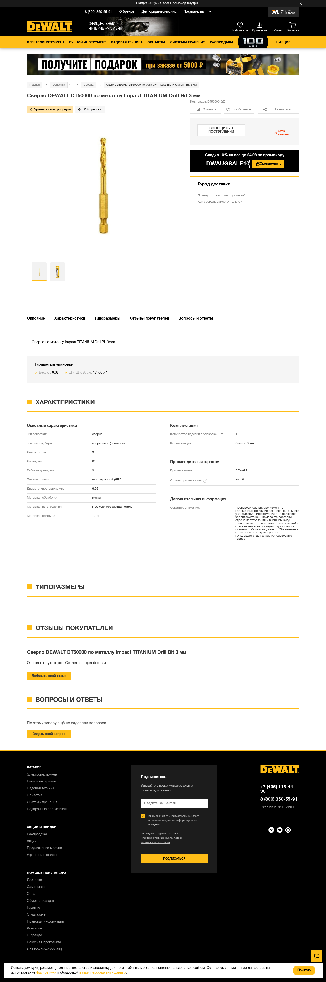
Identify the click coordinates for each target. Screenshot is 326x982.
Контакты (34, 928)
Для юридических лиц (159, 11)
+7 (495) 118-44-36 (277, 789)
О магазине (36, 914)
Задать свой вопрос (49, 734)
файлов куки (46, 972)
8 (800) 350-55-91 (98, 12)
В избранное (241, 109)
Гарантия (34, 907)
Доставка (34, 880)
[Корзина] (294, 25)
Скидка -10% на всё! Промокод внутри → (160, 3)
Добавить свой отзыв (49, 676)
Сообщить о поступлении (221, 130)
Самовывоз (36, 887)
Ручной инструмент (87, 42)
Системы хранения (187, 42)
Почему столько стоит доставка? (222, 195)
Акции (285, 42)
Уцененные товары (42, 855)
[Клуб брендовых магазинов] (283, 12)
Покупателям (194, 11)
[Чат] (316, 956)
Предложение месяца (44, 848)
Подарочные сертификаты (48, 809)
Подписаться (174, 858)
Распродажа (221, 42)
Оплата (33, 894)
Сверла (88, 85)
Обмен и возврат (40, 901)
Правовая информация (45, 921)
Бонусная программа (44, 942)
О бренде (126, 11)
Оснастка (156, 42)
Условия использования (155, 842)
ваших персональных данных (102, 972)
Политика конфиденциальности (160, 838)
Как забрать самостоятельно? (220, 202)
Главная (34, 85)
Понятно (304, 970)
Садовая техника (127, 42)
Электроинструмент (45, 42)
